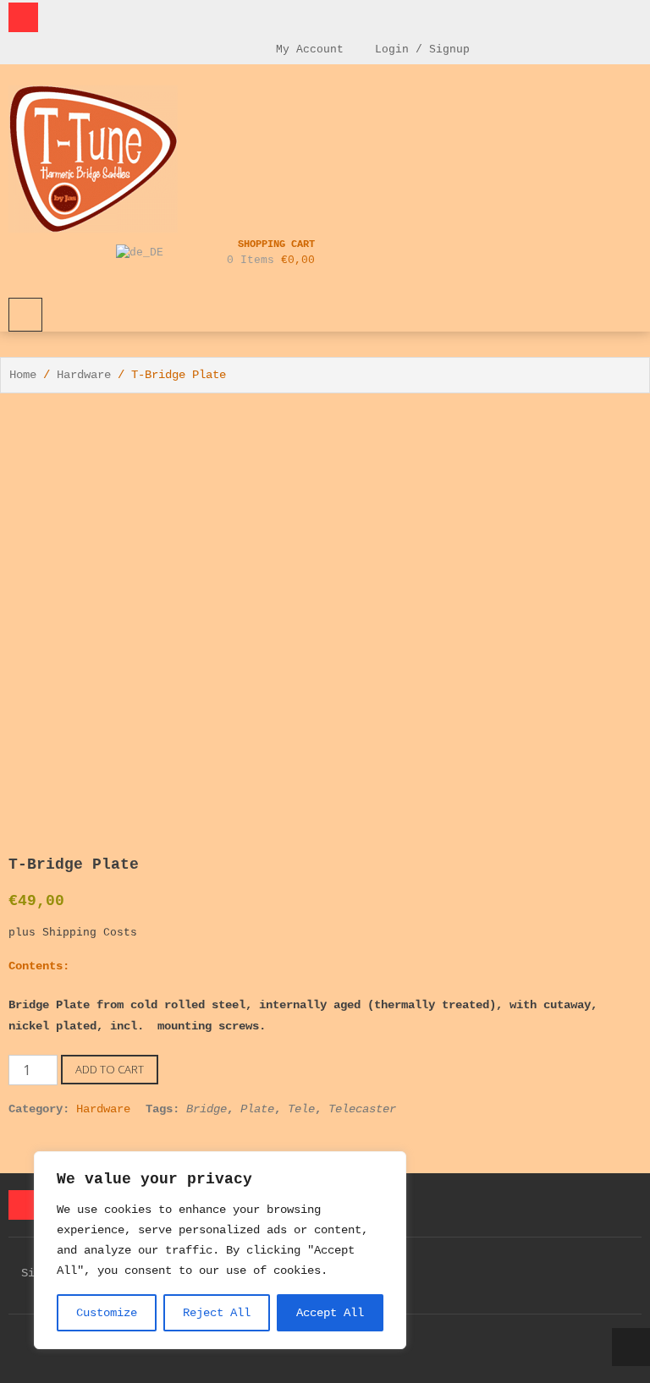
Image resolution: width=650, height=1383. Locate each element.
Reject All (217, 1313)
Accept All (330, 1313)
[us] (142, 252)
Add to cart (109, 1069)
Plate (257, 1109)
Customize (106, 1313)
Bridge (206, 1109)
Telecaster (362, 1109)
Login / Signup (419, 49)
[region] (220, 1250)
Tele (301, 1109)
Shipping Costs (89, 933)
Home (22, 374)
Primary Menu (25, 315)
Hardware (84, 374)
